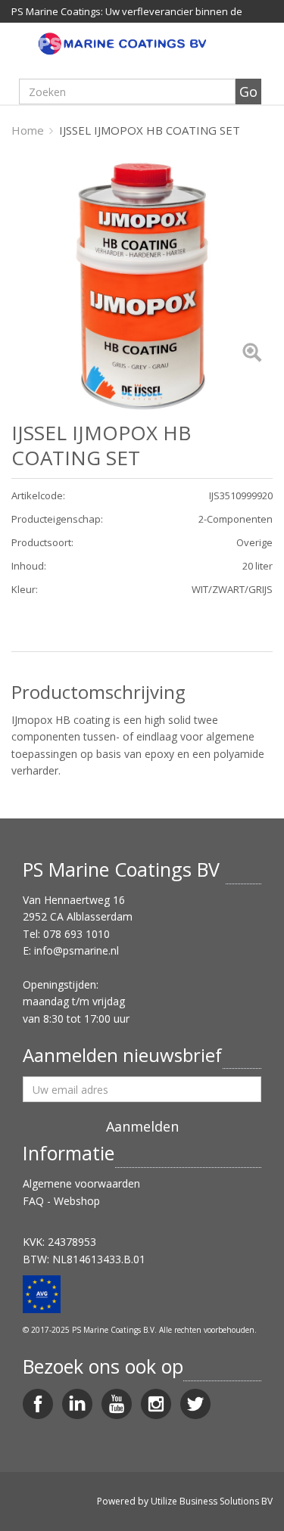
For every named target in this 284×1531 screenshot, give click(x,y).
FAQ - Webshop (61, 1201)
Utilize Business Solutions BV (212, 1501)
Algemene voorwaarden (81, 1183)
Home (27, 130)
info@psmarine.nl (76, 950)
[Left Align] (251, 353)
